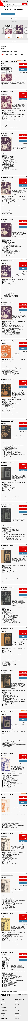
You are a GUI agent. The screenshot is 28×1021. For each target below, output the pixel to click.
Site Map (17, 1018)
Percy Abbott (4, 65)
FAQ (16, 1007)
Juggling (3, 1007)
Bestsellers (14, 21)
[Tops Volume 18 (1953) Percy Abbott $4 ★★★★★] (19, 29)
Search (24, 4)
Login (26, 1)
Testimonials (18, 1015)
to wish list (23, 69)
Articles (16, 1002)
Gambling (3, 1002)
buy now (24, 64)
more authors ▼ (4, 46)
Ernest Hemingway (19, 999)
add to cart (23, 66)
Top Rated (14, 41)
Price (3, 57)
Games (3, 1004)
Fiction (3, 1013)
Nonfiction (4, 1010)
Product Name (9, 54)
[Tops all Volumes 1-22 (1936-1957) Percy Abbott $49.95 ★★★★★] (8, 29)
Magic (2, 999)
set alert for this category (7, 13)
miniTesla (3, 1015)
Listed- (21, 54)
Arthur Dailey (4, 1018)
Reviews (17, 1013)
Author (16, 54)
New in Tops (14, 18)
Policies (17, 1010)
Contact (17, 1004)
